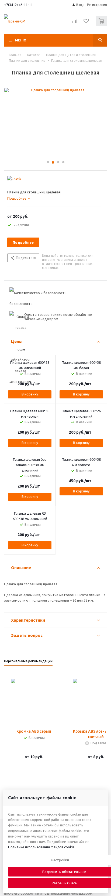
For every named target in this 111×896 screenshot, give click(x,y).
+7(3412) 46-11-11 (18, 5)
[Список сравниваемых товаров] (75, 23)
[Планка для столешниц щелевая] (55, 123)
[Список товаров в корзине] (102, 25)
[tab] (18, 198)
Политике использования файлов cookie (41, 847)
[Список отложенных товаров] (86, 22)
